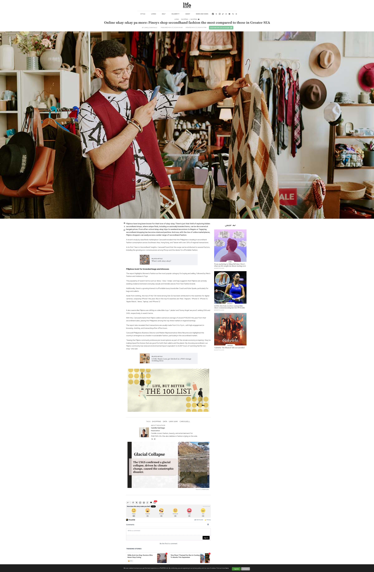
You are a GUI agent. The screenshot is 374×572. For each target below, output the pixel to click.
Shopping (184, 19)
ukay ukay (173, 421)
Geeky (187, 14)
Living (153, 14)
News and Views (202, 14)
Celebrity (175, 14)
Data (165, 421)
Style (142, 14)
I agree (236, 569)
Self (163, 14)
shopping (156, 421)
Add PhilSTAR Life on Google (219, 27)
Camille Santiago (150, 27)
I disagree (245, 569)
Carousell (185, 421)
